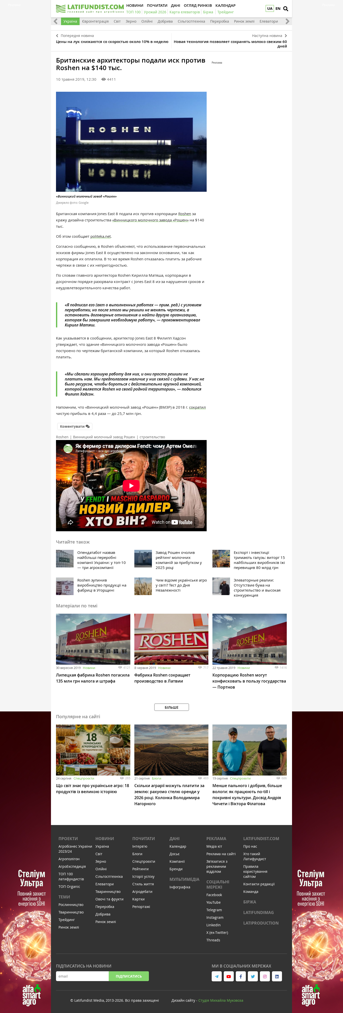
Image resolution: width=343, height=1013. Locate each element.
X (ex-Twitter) (217, 932)
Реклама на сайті (221, 853)
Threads (213, 940)
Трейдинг (67, 919)
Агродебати (142, 891)
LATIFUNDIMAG (258, 912)
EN (277, 8)
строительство (152, 437)
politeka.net (100, 236)
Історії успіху (143, 876)
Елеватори (269, 21)
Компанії (177, 861)
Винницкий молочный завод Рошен (104, 437)
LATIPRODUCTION (261, 923)
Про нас (250, 846)
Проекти (68, 838)
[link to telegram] (217, 976)
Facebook (214, 894)
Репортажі (141, 906)
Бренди (176, 868)
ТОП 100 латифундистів (71, 876)
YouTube (213, 902)
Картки (138, 899)
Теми (64, 897)
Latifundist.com (261, 838)
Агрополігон (69, 858)
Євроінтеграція (95, 21)
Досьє (174, 853)
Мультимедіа (184, 879)
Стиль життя (143, 884)
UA (269, 8)
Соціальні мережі (217, 884)
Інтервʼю (139, 846)
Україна (70, 21)
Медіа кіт (214, 846)
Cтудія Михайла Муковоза (220, 1000)
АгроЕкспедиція (72, 866)
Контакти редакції (259, 884)
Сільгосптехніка (191, 21)
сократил (197, 407)
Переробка (219, 21)
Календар (177, 846)
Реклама (216, 838)
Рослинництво (71, 904)
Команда (250, 891)
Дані (174, 838)
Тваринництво (71, 912)
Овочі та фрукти (109, 899)
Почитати (143, 838)
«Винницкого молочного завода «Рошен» (150, 219)
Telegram (214, 909)
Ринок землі (244, 21)
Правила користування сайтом (255, 871)
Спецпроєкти (84, 778)
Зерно (131, 21)
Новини (89, 667)
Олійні (147, 21)
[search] (285, 9)
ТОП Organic (69, 886)
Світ (117, 21)
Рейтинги (140, 868)
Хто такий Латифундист (254, 856)
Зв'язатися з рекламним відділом (216, 866)
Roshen (184, 213)
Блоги (156, 778)
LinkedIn (213, 925)
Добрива (165, 21)
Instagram (214, 917)
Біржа (249, 902)
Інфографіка (179, 887)
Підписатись (129, 976)
